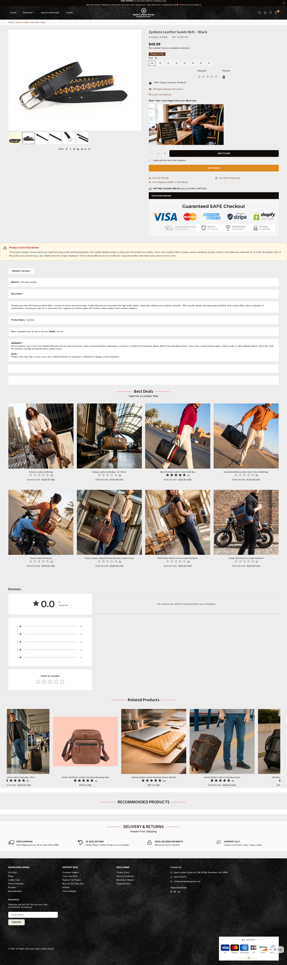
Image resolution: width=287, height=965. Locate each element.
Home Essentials (16, 884)
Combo (69, 12)
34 (176, 63)
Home (13, 12)
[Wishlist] (270, 12)
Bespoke (12, 887)
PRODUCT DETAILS (21, 271)
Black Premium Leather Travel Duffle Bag (177, 472)
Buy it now (213, 168)
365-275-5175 (180, 877)
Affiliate (65, 887)
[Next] (137, 80)
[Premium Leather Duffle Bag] (41, 436)
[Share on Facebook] (67, 149)
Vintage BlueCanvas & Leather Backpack (246, 558)
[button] (276, 12)
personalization (15, 891)
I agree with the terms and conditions (169, 160)
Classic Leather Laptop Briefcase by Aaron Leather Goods (109, 558)
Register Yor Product (71, 880)
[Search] (259, 12)
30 (160, 63)
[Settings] (265, 12)
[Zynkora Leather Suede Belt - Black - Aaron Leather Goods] (15, 138)
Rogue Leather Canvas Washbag (31, 957)
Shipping (164, 48)
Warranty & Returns (125, 880)
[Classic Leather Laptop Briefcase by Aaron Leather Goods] (109, 522)
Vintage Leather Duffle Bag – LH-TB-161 (109, 472)
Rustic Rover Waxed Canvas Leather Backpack (178, 558)
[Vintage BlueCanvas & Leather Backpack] (246, 522)
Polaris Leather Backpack (41, 558)
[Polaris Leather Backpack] (41, 522)
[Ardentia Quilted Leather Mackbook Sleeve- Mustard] (195, 741)
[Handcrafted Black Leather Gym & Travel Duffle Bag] (246, 436)
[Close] (49, 952)
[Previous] (12, 80)
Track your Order (70, 876)
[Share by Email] (89, 149)
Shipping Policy (123, 884)
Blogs (10, 876)
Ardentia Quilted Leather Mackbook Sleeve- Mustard (195, 777)
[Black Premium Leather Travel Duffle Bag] (177, 436)
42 (209, 63)
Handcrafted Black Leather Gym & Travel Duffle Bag (246, 472)
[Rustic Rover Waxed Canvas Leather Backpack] (177, 522)
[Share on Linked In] (78, 149)
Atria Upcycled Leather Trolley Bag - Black (58, 777)
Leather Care (14, 880)
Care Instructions (161, 195)
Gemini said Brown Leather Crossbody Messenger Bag (126, 777)
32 (168, 63)
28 (152, 63)
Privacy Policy (123, 872)
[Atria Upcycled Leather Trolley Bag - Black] (58, 741)
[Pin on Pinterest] (74, 149)
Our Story (12, 872)
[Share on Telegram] (82, 149)
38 (193, 63)
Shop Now (27, 12)
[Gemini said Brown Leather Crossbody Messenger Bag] (126, 741)
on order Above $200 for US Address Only (143, 3)
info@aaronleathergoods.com (187, 881)
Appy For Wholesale (50, 12)
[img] (207, 77)
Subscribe (16, 922)
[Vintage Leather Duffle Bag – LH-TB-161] (109, 436)
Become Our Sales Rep (73, 884)
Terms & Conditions (125, 876)
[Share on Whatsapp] (85, 149)
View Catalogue (69, 891)
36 (185, 63)
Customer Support (70, 872)
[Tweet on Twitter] (70, 149)
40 (201, 63)
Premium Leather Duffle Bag (41, 472)
